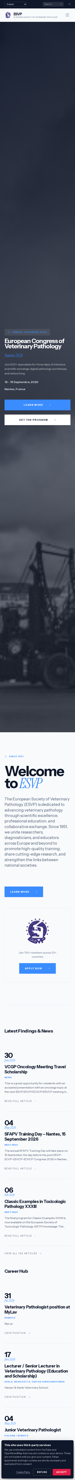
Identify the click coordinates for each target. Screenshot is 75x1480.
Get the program (33, 419)
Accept (61, 1472)
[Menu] (67, 15)
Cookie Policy (23, 1472)
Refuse (42, 1472)
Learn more (33, 404)
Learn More (19, 891)
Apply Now (33, 968)
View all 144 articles (21, 1253)
